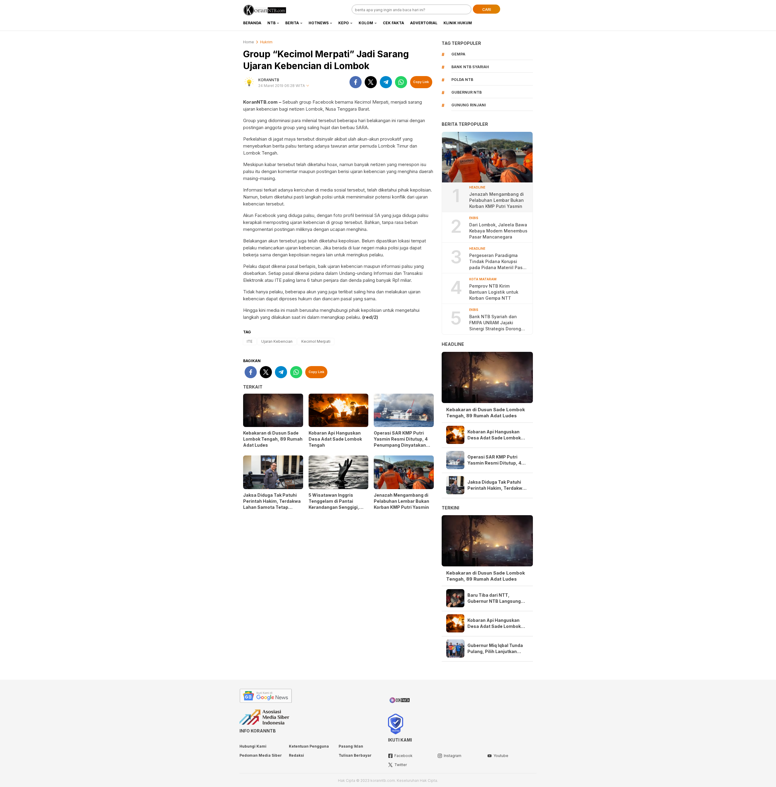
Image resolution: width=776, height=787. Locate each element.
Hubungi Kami (252, 746)
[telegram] (386, 82)
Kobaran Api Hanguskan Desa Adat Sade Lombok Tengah (335, 439)
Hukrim (266, 42)
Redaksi (296, 755)
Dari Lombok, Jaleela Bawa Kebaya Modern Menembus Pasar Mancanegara (498, 230)
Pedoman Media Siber (260, 755)
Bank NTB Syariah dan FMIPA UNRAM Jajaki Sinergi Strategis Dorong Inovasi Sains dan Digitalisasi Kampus (495, 323)
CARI (486, 9)
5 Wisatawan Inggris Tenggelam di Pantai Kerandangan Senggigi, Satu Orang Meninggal (334, 504)
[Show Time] (307, 85)
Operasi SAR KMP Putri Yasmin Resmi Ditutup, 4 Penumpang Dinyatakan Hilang (401, 442)
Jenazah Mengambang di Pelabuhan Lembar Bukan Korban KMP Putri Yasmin (402, 501)
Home (248, 42)
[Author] (249, 82)
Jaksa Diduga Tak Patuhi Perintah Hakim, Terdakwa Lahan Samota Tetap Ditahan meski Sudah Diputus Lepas (272, 507)
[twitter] (371, 82)
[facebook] (356, 82)
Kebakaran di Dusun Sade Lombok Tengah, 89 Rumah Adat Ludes (273, 439)
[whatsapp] (401, 82)
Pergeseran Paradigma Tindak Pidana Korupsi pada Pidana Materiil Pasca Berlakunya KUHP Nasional (498, 262)
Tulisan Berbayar (355, 755)
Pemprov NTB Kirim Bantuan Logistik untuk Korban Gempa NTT (493, 292)
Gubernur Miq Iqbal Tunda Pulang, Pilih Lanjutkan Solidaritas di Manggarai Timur (495, 649)
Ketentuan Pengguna (309, 746)
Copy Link (421, 82)
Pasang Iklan (351, 746)
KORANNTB (268, 80)
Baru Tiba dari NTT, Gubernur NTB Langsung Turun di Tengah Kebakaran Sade (497, 598)
